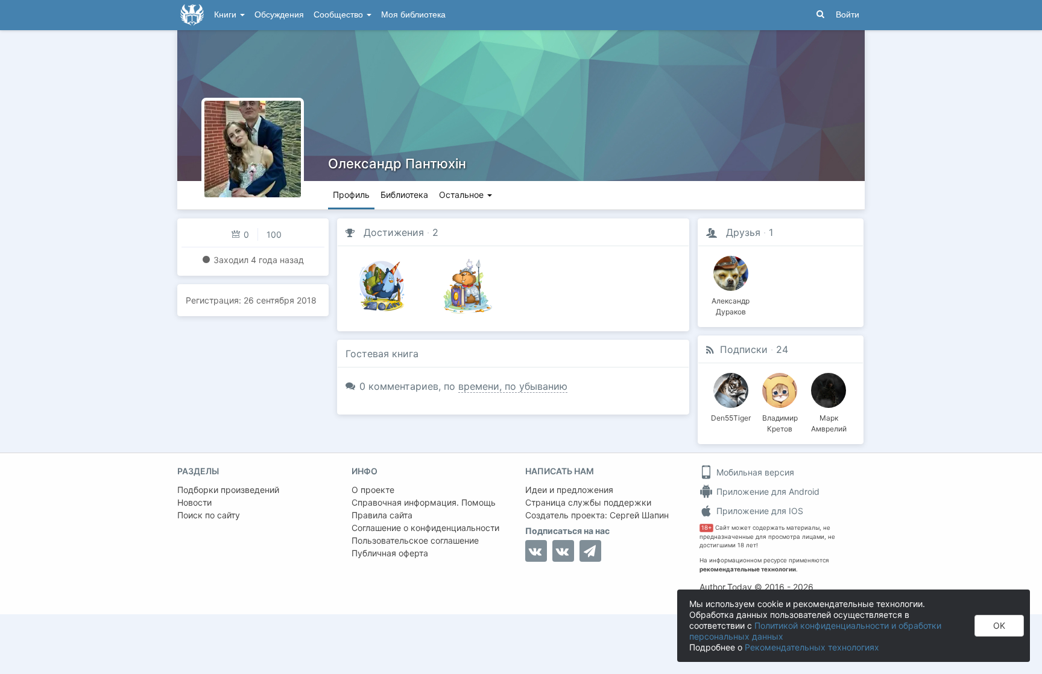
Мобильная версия (754, 472)
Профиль (351, 194)
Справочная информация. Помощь (424, 502)
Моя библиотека (413, 14)
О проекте (373, 490)
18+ (706, 527)
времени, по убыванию (512, 386)
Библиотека (404, 194)
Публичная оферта (390, 553)
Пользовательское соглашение (415, 540)
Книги (226, 14)
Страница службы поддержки (588, 502)
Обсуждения (279, 14)
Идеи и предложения (569, 490)
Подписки (744, 349)
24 (782, 349)
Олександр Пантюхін (397, 163)
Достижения (394, 232)
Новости (194, 502)
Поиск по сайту (208, 515)
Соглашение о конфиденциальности (425, 528)
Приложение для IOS (758, 511)
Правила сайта (382, 515)
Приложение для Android (766, 491)
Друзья (743, 232)
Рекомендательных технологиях (812, 647)
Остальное (462, 194)
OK (999, 625)
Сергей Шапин (639, 515)
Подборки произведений (228, 490)
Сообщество (339, 14)
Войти (847, 14)
